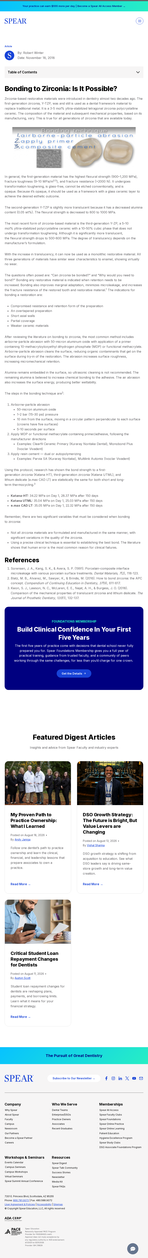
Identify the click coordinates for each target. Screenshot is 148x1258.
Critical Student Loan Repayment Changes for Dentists (34, 959)
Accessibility (44, 1204)
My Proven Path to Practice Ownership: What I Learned (34, 820)
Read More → (21, 884)
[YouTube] (134, 1078)
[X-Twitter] (127, 1078)
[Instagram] (113, 1078)
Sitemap (58, 1204)
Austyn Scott (22, 978)
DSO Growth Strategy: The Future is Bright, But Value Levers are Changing (110, 823)
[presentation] (38, 783)
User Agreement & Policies (20, 1204)
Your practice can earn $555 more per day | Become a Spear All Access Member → (74, 6)
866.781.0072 (21, 1200)
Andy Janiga (22, 839)
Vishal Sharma (96, 845)
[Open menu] (139, 21)
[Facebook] (106, 1078)
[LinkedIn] (120, 1078)
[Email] (141, 1078)
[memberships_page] (74, 1056)
